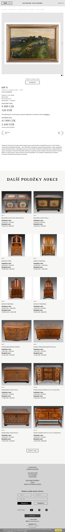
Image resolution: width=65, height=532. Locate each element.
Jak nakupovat (33, 473)
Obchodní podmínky (32, 480)
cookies (25, 530)
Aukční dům (32, 467)
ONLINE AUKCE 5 (22, 9)
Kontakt (32, 515)
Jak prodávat (32, 475)
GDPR (32, 482)
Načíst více (32, 450)
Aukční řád (32, 477)
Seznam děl (31, 9)
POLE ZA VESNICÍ (40, 9)
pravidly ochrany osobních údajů (24, 529)
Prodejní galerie (33, 469)
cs (58, 3)
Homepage (4, 9)
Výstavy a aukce (12, 9)
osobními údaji (10, 530)
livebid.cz (47, 114)
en (60, 3)
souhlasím (58, 530)
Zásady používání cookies (32, 484)
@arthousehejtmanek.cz (32, 521)
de (62, 3)
